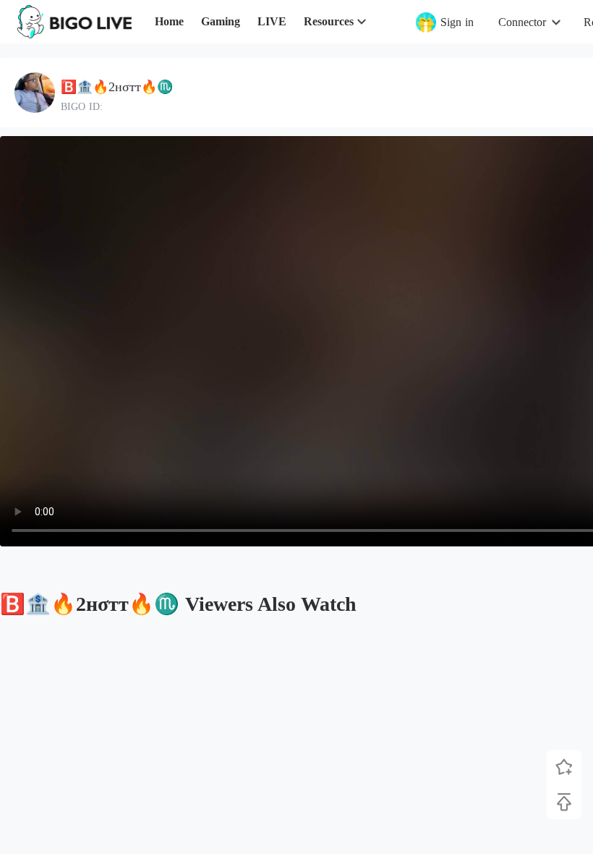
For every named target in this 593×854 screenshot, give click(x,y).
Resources (329, 21)
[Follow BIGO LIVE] (564, 767)
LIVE (271, 21)
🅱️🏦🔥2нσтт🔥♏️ (117, 87)
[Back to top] (564, 802)
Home (169, 21)
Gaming (220, 21)
